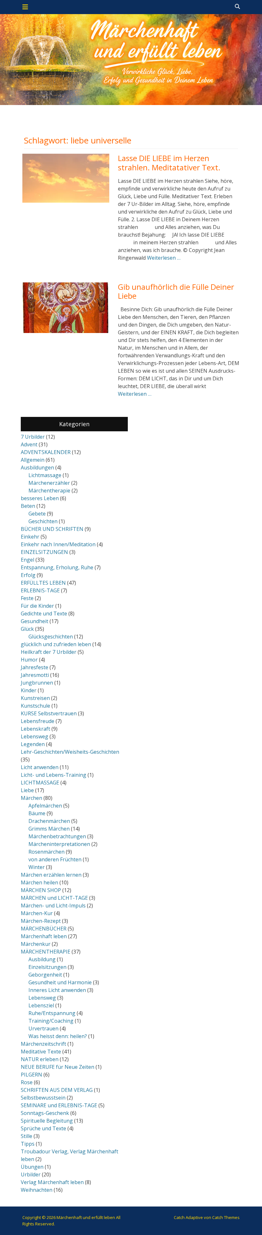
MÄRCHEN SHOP (41, 890)
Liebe (27, 790)
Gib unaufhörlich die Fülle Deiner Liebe (176, 291)
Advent (29, 444)
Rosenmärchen (46, 851)
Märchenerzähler (49, 482)
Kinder (28, 690)
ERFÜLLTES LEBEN (43, 582)
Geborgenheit (45, 974)
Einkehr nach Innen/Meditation (58, 544)
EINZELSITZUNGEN (44, 552)
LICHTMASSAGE (40, 782)
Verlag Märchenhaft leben (52, 1182)
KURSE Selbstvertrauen (49, 713)
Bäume (36, 813)
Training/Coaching (50, 1020)
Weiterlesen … (164, 257)
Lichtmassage (44, 475)
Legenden (33, 744)
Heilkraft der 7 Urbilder (48, 651)
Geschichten (43, 521)
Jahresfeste (34, 667)
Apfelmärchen (45, 805)
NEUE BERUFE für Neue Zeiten (57, 1066)
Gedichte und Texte (44, 613)
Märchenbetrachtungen (57, 836)
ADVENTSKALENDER (46, 452)
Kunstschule (35, 705)
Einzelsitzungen (47, 967)
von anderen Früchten (54, 859)
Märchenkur (35, 943)
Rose (27, 1082)
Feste (27, 598)
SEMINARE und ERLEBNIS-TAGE (59, 1105)
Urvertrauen (43, 1028)
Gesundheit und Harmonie (60, 982)
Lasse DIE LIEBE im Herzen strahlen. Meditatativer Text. (169, 163)
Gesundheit (34, 621)
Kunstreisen (35, 698)
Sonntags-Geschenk (45, 1113)
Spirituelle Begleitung (47, 1120)
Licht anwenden (39, 767)
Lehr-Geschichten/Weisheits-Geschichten (70, 751)
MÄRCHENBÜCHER (43, 928)
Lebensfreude (37, 721)
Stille (26, 1136)
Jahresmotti (35, 674)
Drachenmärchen (49, 821)
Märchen (31, 797)
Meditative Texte (41, 1051)
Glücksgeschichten (50, 636)
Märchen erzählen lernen (51, 874)
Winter (36, 867)
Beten (28, 505)
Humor (29, 659)
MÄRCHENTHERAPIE (45, 951)
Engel (27, 559)
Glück (27, 628)
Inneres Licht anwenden (57, 990)
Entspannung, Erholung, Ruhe (57, 567)
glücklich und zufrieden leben (56, 644)
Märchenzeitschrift (43, 1043)
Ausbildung (42, 959)
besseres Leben (40, 498)
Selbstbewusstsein (43, 1097)
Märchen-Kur (37, 913)
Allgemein (32, 459)
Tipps (28, 1143)
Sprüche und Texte (43, 1128)
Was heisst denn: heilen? (57, 1036)
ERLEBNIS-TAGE (40, 590)
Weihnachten (36, 1189)
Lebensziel (41, 1005)
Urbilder (31, 1174)
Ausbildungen (37, 467)
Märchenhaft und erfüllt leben (86, 1217)
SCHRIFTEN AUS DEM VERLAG (57, 1089)
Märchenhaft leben (44, 936)
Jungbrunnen (37, 682)
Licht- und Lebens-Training (53, 774)
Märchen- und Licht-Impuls (53, 905)
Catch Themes (226, 1217)
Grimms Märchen (49, 828)
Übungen (32, 1166)
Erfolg (28, 575)
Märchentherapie (49, 490)
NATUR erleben (39, 1059)
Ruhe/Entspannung (51, 1013)
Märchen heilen (39, 882)
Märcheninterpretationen (59, 844)
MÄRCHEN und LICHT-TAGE (54, 897)
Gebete (37, 513)
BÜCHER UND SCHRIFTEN (52, 528)
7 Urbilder (33, 436)
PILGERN (31, 1074)
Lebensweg (34, 736)
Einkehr (30, 536)
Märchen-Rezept (41, 920)
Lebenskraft (35, 728)
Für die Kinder (37, 605)
